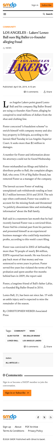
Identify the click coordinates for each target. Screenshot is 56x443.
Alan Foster (13, 336)
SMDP (12, 439)
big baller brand (31, 336)
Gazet (42, 439)
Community (9, 26)
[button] (7, 427)
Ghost (34, 439)
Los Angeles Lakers (32, 340)
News (32, 331)
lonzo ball (12, 340)
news (8, 47)
